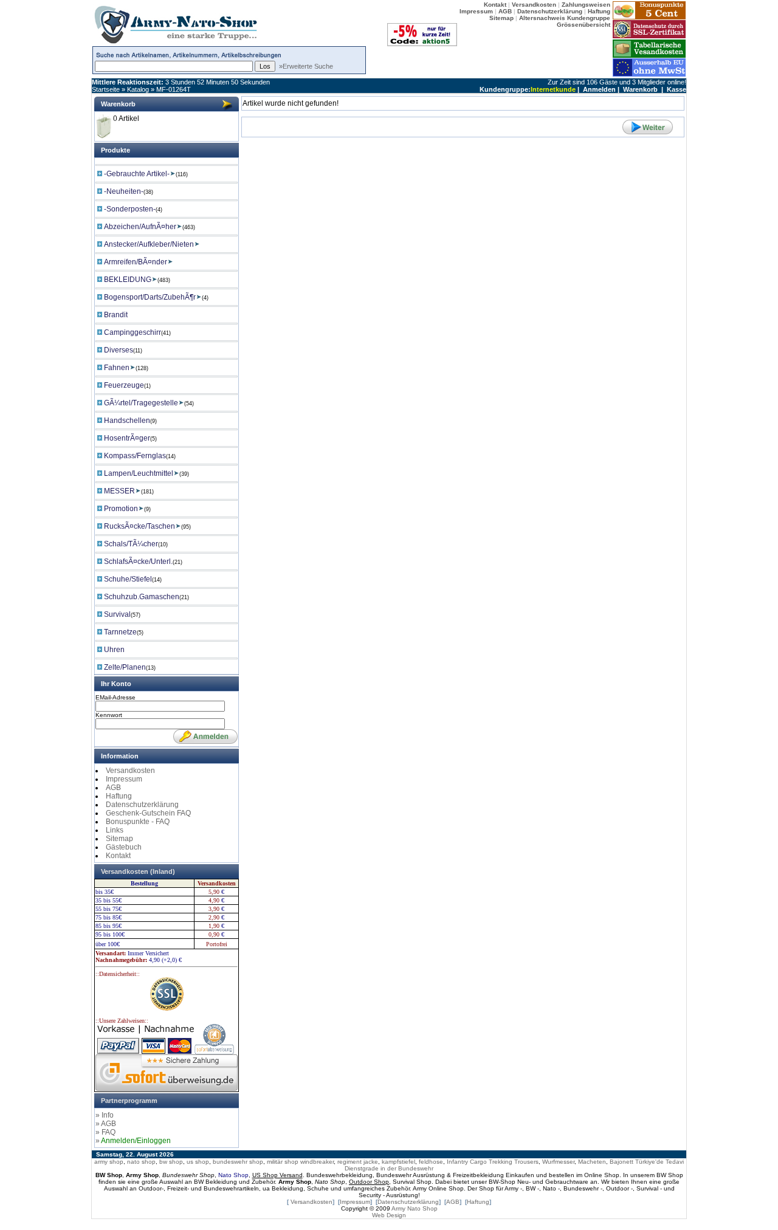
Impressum (124, 779)
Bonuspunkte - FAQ (138, 821)
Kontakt (118, 855)
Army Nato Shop (414, 1208)
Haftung (119, 796)
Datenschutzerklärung (142, 804)
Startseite (106, 89)
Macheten (592, 1161)
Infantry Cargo (467, 1161)
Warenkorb (640, 89)
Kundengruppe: (505, 89)
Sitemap (119, 838)
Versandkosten (130, 770)
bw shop (171, 1161)
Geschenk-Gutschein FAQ (148, 813)
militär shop (282, 1161)
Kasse (676, 89)
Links (114, 830)
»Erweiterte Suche (306, 66)
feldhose (431, 1161)
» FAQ (105, 1132)
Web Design (389, 1215)
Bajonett (621, 1161)
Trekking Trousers (514, 1161)
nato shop (141, 1161)
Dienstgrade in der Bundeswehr (389, 1168)
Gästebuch (124, 847)
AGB (113, 787)
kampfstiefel (398, 1161)
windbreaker (317, 1161)
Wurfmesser (558, 1161)
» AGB (105, 1123)
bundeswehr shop (238, 1161)
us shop (198, 1161)
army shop (108, 1161)
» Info (104, 1115)
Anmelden (599, 89)
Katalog (138, 89)
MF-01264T (173, 89)
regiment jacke (357, 1161)
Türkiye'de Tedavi (659, 1161)
